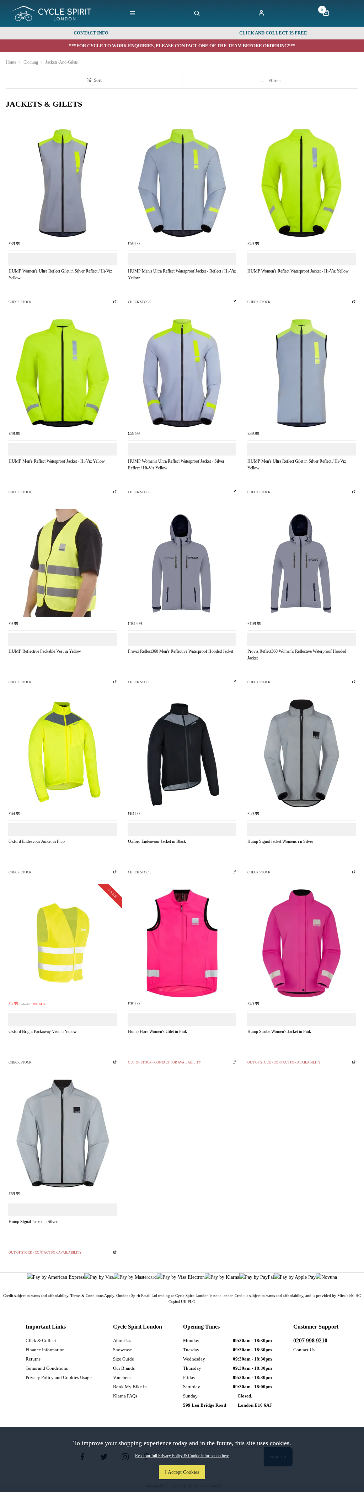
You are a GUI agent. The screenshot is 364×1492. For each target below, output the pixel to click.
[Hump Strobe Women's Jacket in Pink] (301, 943)
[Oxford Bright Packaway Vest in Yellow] (63, 943)
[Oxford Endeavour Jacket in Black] (182, 753)
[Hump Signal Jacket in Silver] (63, 1133)
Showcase (122, 1349)
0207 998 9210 (310, 1340)
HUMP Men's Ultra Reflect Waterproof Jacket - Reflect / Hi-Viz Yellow (182, 274)
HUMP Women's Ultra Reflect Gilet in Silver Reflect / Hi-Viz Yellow (60, 274)
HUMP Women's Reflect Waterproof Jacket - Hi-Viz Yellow (298, 271)
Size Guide (123, 1359)
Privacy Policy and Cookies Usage (59, 1377)
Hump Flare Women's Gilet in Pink (157, 1031)
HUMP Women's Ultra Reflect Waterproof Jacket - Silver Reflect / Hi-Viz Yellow (176, 464)
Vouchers (121, 1377)
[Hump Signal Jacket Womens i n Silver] (301, 753)
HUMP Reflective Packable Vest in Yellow (45, 651)
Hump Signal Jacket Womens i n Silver (280, 841)
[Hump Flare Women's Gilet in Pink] (182, 943)
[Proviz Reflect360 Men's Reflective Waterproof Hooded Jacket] (182, 563)
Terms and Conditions (47, 1368)
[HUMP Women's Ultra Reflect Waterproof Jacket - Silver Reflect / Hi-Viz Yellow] (182, 373)
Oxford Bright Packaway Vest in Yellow (43, 1031)
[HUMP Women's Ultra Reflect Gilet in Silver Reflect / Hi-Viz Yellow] (63, 183)
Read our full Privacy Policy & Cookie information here (182, 1456)
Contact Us (304, 1349)
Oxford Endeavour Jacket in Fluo (37, 841)
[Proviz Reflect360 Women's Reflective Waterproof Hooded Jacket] (301, 563)
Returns (33, 1359)
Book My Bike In (130, 1386)
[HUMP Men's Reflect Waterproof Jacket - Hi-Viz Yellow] (63, 373)
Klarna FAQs (125, 1396)
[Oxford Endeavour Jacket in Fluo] (63, 753)
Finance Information (45, 1349)
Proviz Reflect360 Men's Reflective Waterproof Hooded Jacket (180, 651)
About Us (122, 1340)
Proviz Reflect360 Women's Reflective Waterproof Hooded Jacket (296, 655)
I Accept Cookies (182, 1472)
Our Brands (124, 1368)
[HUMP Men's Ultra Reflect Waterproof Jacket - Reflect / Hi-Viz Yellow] (182, 183)
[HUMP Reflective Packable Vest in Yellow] (63, 563)
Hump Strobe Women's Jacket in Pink (279, 1031)
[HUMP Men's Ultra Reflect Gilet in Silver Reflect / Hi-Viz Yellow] (301, 373)
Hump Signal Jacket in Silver (33, 1221)
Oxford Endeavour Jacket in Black (157, 841)
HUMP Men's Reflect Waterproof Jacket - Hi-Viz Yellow (57, 461)
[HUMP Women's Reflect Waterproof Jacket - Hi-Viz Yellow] (301, 183)
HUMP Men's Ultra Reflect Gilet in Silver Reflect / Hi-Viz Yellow (296, 464)
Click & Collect (41, 1340)
